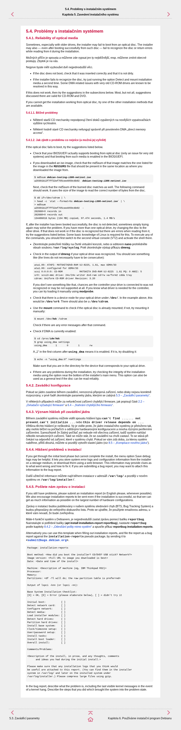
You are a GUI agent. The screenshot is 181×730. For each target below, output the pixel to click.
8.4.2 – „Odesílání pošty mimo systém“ (68, 526)
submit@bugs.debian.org (47, 540)
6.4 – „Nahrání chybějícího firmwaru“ (90, 405)
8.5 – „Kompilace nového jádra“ (128, 442)
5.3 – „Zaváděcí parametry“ (133, 395)
